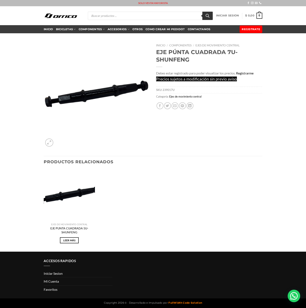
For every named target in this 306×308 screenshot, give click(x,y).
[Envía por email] (175, 105)
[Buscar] (207, 16)
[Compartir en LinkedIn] (190, 105)
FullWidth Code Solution (185, 302)
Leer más (69, 240)
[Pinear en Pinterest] (182, 105)
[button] (294, 296)
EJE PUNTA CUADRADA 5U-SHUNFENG (69, 230)
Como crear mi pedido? (165, 29)
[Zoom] (49, 143)
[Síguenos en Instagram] (252, 3)
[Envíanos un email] (256, 3)
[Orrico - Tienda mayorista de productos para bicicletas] (61, 15)
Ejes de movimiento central (217, 45)
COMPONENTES (90, 29)
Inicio (48, 29)
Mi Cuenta (51, 281)
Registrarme (245, 73)
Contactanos (199, 29)
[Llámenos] (260, 3)
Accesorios (117, 29)
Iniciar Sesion (227, 15)
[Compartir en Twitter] (167, 105)
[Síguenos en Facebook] (248, 3)
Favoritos (50, 289)
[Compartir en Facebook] (160, 105)
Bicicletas (64, 29)
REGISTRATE (251, 29)
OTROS (137, 29)
